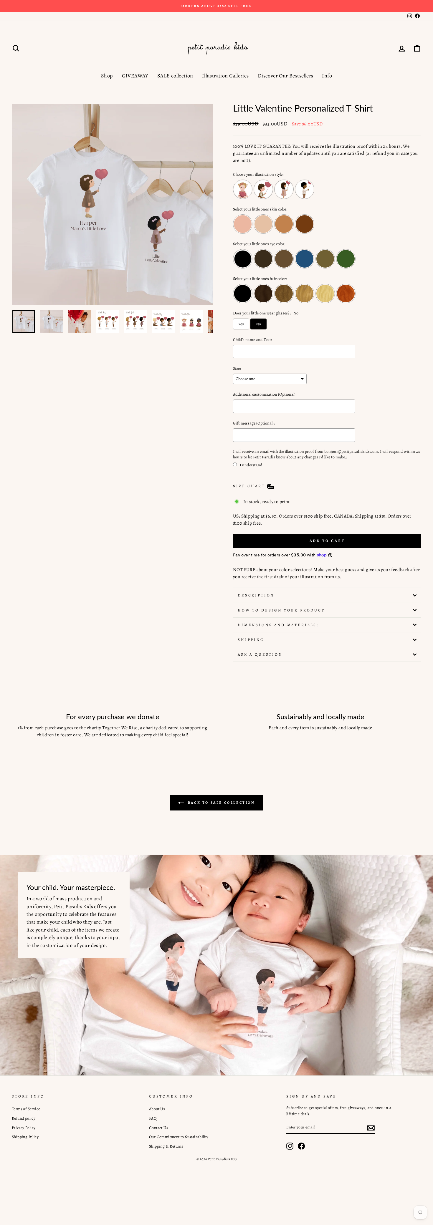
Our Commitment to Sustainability (179, 1137)
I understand (251, 465)
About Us (157, 1109)
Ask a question (260, 654)
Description (256, 595)
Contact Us (158, 1127)
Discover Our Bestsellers (285, 75)
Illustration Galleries (225, 75)
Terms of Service (26, 1109)
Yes (241, 324)
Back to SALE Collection (220, 802)
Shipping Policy (25, 1137)
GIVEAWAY (135, 75)
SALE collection (175, 75)
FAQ (152, 1118)
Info (327, 75)
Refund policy (23, 1118)
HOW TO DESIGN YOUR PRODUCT (281, 610)
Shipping (251, 639)
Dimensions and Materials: (278, 624)
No (258, 324)
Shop (107, 75)
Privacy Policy (24, 1127)
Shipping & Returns (166, 1146)
